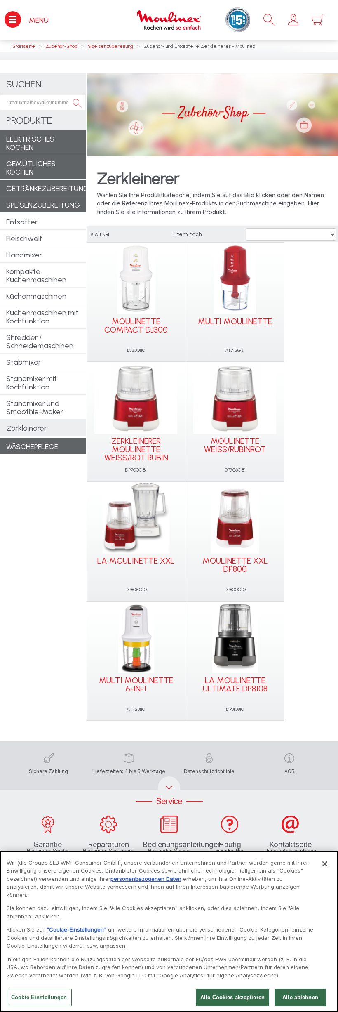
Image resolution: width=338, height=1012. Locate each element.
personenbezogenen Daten (145, 878)
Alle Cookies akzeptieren (232, 997)
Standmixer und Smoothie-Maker (34, 407)
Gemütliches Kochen (31, 168)
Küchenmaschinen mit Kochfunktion (42, 317)
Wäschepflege (32, 446)
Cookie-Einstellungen (39, 997)
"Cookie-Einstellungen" (76, 929)
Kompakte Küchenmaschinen (36, 275)
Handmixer (24, 254)
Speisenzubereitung (43, 205)
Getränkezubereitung (46, 188)
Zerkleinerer (26, 428)
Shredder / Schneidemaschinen (39, 341)
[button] (293, 20)
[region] (169, 931)
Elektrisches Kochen (30, 143)
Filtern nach (186, 234)
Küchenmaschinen (36, 296)
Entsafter (22, 221)
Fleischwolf (24, 238)
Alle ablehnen (300, 997)
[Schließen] (325, 864)
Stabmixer (23, 362)
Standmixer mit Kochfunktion (31, 383)
